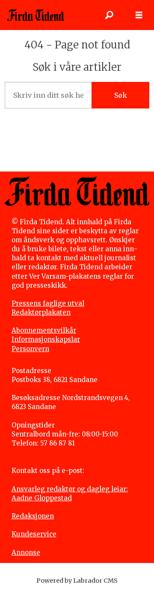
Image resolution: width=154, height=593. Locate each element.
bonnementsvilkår (46, 330)
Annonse (26, 552)
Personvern (30, 349)
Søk (120, 95)
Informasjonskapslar (46, 339)
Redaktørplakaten (41, 312)
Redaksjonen (33, 516)
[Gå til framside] (35, 15)
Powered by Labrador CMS (77, 580)
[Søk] (109, 15)
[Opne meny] (139, 15)
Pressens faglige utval (48, 303)
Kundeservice (34, 534)
